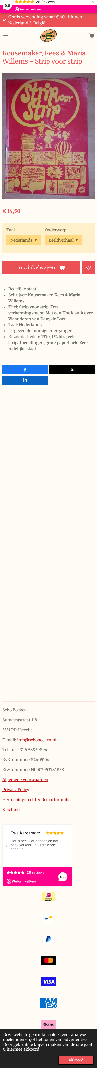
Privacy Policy (15, 789)
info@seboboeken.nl (36, 739)
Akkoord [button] (76, 1060)
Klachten (11, 809)
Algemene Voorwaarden (25, 779)
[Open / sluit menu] (5, 35)
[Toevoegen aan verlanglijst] (88, 267)
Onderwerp (55, 229)
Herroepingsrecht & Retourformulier (37, 799)
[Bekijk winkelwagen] (91, 35)
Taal (10, 229)
